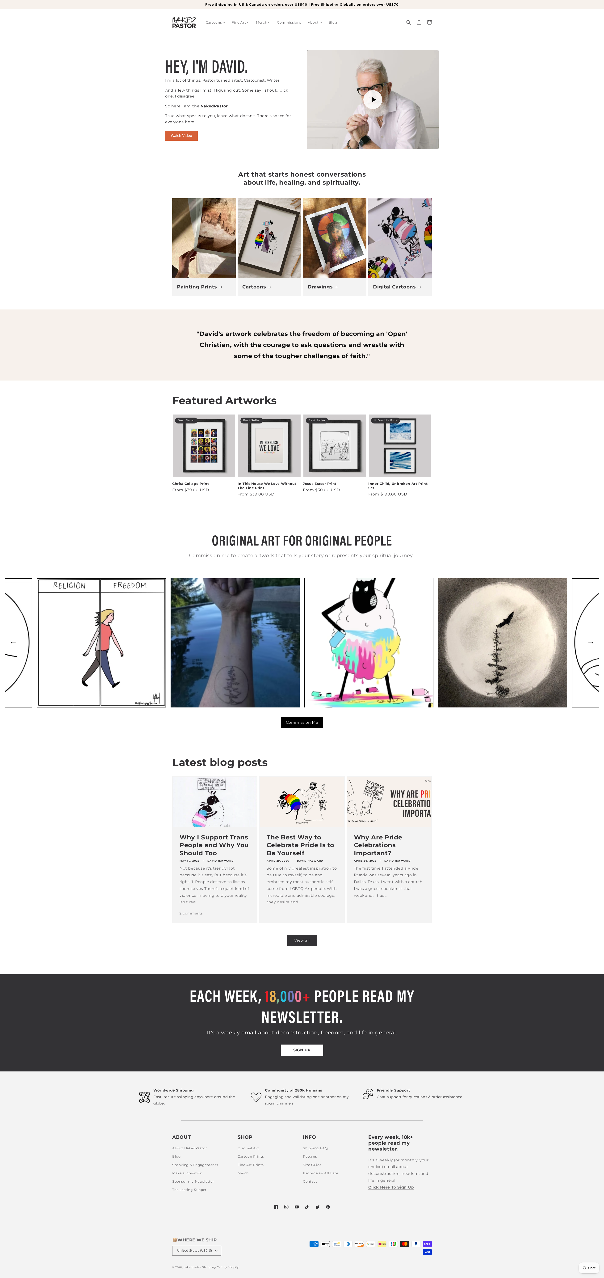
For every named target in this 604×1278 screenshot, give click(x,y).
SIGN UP (302, 1050)
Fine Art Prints (251, 1165)
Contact (310, 1181)
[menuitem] (215, 22)
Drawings (320, 287)
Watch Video (181, 136)
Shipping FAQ (315, 1148)
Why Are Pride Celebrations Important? (378, 845)
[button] (408, 22)
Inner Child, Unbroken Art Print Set (398, 486)
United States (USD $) (194, 1250)
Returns (310, 1156)
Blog (176, 1156)
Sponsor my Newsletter (193, 1181)
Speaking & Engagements (195, 1165)
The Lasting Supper (189, 1190)
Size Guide (312, 1165)
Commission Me (302, 722)
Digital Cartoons (394, 287)
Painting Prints (197, 287)
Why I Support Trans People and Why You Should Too (214, 845)
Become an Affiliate (320, 1173)
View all (302, 940)
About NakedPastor (189, 1148)
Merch (243, 1173)
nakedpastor (192, 1267)
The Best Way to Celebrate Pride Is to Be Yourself (300, 845)
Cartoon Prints (251, 1156)
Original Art (248, 1148)
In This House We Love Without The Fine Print (267, 486)
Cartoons (254, 287)
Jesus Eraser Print (319, 484)
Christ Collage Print (190, 484)
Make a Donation (187, 1173)
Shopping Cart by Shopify (220, 1267)
